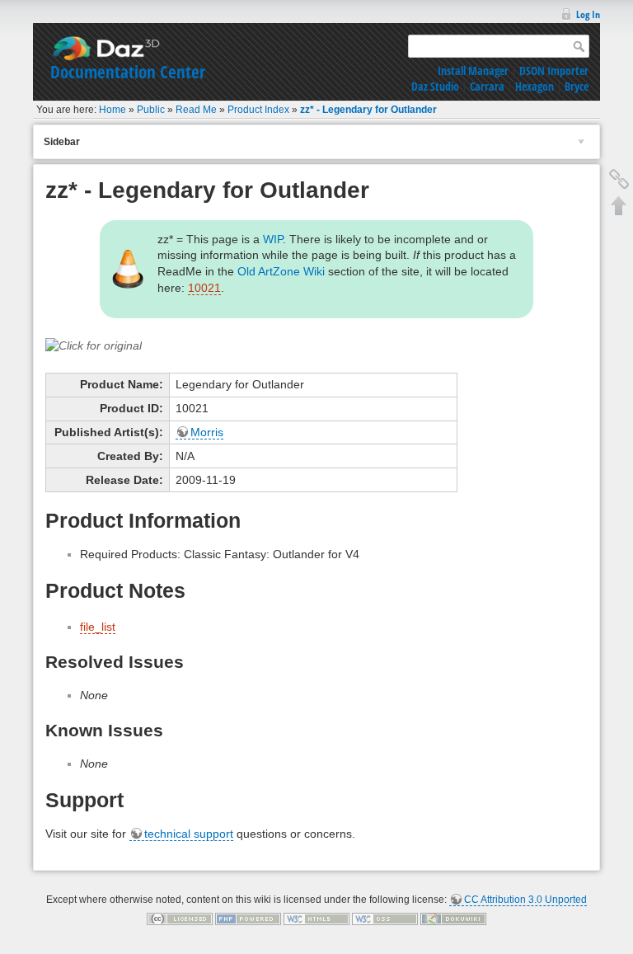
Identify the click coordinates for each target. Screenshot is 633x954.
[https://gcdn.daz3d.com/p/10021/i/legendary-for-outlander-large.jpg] (93, 344)
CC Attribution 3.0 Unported (525, 899)
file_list (97, 626)
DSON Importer (553, 70)
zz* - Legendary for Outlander (368, 109)
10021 (204, 287)
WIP (273, 239)
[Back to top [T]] (619, 205)
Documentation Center (127, 71)
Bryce (576, 86)
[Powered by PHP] (248, 918)
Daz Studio (435, 86)
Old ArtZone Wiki (281, 271)
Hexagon (534, 86)
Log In (588, 14)
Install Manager (473, 70)
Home (112, 109)
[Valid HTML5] (316, 918)
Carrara (487, 86)
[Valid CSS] (385, 918)
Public (151, 109)
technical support (188, 833)
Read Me (196, 109)
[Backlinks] (619, 179)
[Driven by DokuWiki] (453, 918)
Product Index (258, 109)
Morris (206, 432)
